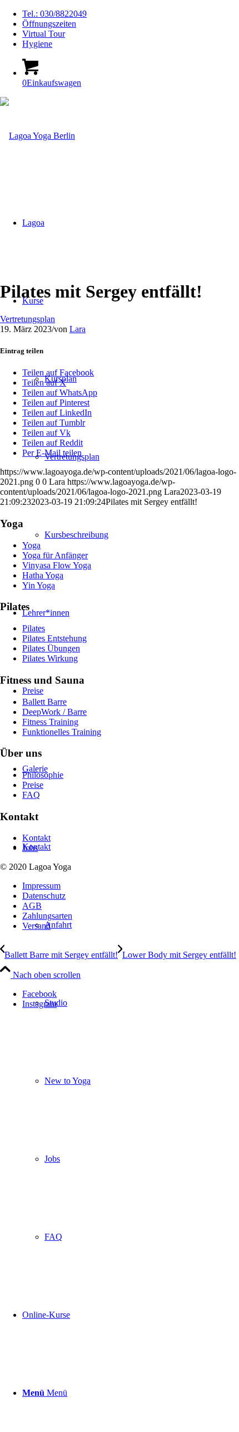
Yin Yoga (38, 585)
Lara (77, 329)
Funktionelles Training (61, 732)
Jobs (30, 848)
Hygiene (37, 43)
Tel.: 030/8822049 (54, 13)
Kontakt (36, 837)
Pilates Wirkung (50, 658)
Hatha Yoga (42, 575)
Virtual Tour (43, 33)
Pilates (33, 628)
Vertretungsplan (27, 319)
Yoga (31, 545)
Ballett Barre (44, 702)
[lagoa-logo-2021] (37, 135)
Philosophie (42, 775)
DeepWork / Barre (54, 712)
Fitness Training (50, 722)
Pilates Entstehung (54, 638)
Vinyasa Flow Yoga (56, 565)
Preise (32, 785)
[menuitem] (130, 14)
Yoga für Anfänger (55, 555)
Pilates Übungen (51, 648)
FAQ (31, 795)
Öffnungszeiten (49, 23)
